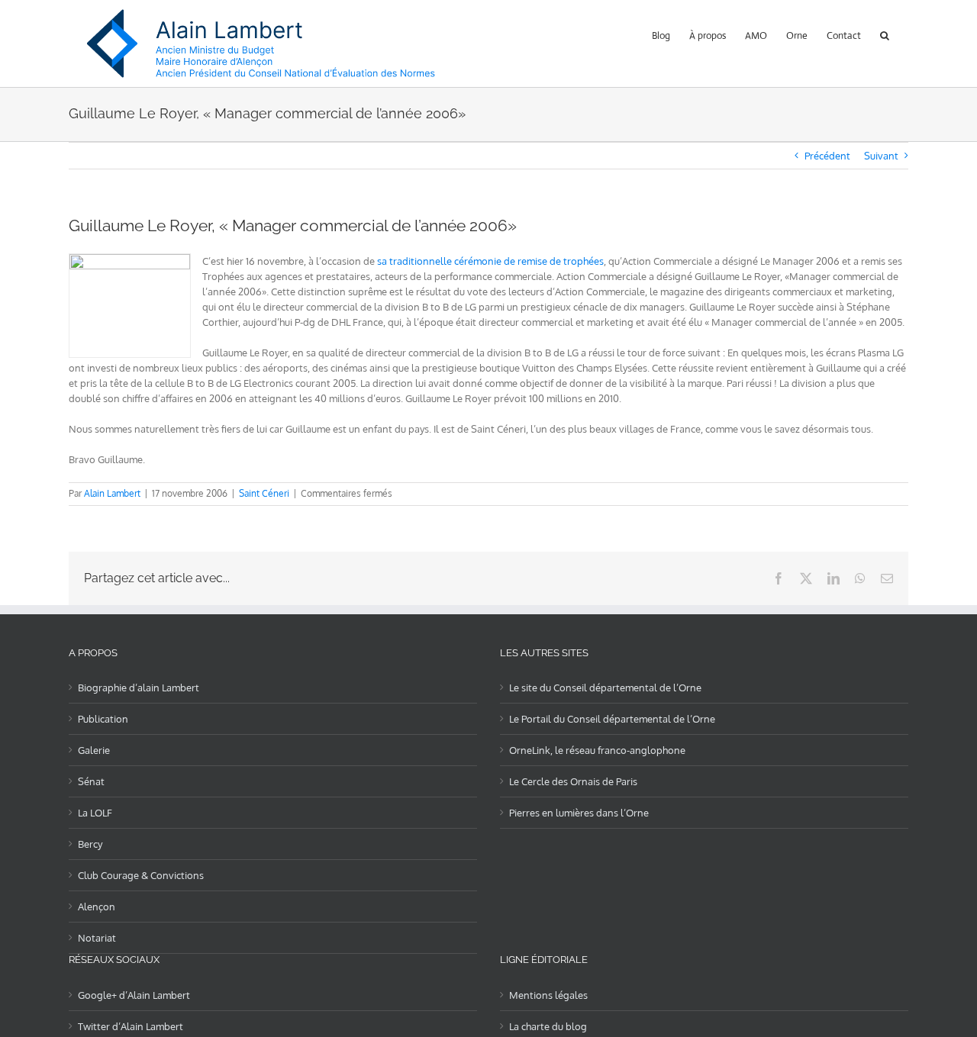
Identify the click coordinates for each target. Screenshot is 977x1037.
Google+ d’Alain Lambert (134, 995)
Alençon (96, 906)
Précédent (827, 156)
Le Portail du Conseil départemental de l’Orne (612, 719)
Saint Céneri (264, 493)
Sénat (91, 781)
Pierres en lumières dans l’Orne (579, 813)
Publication (103, 719)
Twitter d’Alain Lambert (130, 1026)
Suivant (881, 156)
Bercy (90, 844)
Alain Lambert (112, 493)
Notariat (97, 938)
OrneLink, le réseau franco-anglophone (597, 750)
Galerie (94, 750)
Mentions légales (548, 995)
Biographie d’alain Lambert (138, 687)
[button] (884, 34)
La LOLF (95, 813)
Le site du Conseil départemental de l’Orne (605, 687)
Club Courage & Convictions (141, 875)
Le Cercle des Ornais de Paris (573, 781)
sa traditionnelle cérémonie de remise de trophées (490, 261)
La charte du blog (548, 1026)
